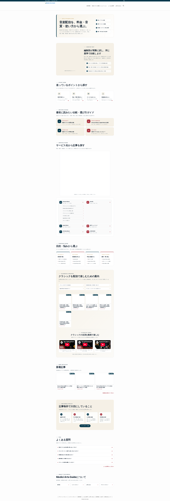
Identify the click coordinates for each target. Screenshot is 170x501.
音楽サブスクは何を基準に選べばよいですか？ (68, 447)
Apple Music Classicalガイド (65, 288)
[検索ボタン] (123, 5)
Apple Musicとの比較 (66, 218)
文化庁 (101, 496)
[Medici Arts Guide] (50, 6)
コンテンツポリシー (75, 484)
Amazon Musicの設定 (77, 261)
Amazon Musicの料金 (91, 261)
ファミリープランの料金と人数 (68, 210)
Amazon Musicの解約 (106, 259)
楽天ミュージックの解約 (106, 261)
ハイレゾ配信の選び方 (62, 263)
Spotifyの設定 (75, 259)
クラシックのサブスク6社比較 (65, 285)
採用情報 (97, 496)
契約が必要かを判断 (105, 263)
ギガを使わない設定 (66, 215)
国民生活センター (107, 496)
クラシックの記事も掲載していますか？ (66, 462)
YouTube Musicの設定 (77, 263)
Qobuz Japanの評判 (62, 261)
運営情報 (58, 484)
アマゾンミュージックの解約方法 (68, 213)
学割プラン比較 (90, 259)
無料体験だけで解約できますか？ (65, 458)
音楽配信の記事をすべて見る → (108, 392)
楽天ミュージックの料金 (92, 263)
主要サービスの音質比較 (63, 259)
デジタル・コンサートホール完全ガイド (93, 288)
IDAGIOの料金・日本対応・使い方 (92, 285)
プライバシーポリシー (104, 484)
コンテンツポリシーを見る (85, 425)
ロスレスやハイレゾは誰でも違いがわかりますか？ (69, 451)
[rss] (124, 0)
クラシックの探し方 (66, 220)
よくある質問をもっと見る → (108, 466)
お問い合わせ (88, 484)
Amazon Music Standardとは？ (68, 208)
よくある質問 (85, 496)
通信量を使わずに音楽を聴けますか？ (66, 454)
